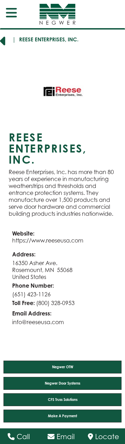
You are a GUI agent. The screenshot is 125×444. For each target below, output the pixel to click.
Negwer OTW (62, 367)
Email (65, 437)
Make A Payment (62, 416)
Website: (23, 233)
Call (22, 437)
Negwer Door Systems (62, 383)
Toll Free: (23, 302)
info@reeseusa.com (38, 322)
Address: (23, 254)
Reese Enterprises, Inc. (48, 39)
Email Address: (31, 313)
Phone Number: (33, 285)
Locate (106, 437)
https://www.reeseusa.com (47, 240)
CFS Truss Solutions (62, 399)
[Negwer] (51, 14)
